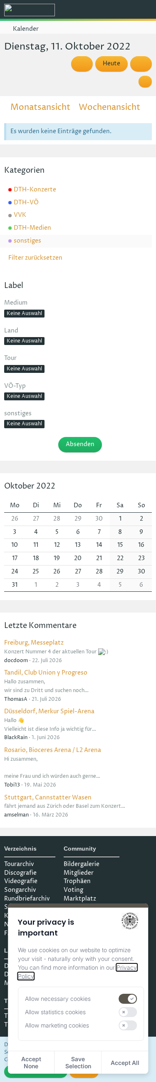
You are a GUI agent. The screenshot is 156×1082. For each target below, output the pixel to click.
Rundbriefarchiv (27, 899)
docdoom (16, 660)
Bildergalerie (81, 864)
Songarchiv (20, 890)
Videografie (20, 881)
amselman (16, 815)
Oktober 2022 (29, 486)
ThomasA (15, 699)
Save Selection (78, 1062)
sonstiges (18, 413)
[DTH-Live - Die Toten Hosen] (29, 10)
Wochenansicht (109, 107)
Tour (10, 358)
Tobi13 (12, 785)
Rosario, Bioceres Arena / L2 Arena (52, 750)
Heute (111, 63)
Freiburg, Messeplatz (34, 643)
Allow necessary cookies (58, 998)
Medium (15, 303)
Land (11, 331)
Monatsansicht (40, 107)
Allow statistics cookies (55, 1011)
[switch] (128, 999)
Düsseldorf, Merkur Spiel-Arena (49, 711)
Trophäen (77, 881)
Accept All (125, 1062)
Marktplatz (80, 899)
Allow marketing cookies (57, 1025)
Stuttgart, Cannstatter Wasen (48, 798)
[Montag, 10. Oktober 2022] (82, 64)
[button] (103, 10)
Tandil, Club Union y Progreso (45, 673)
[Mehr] (145, 81)
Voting (73, 890)
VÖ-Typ (15, 386)
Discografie (20, 873)
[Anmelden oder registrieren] (124, 10)
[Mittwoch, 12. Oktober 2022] (141, 64)
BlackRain (15, 737)
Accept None (31, 1062)
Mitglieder (79, 873)
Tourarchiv (19, 864)
